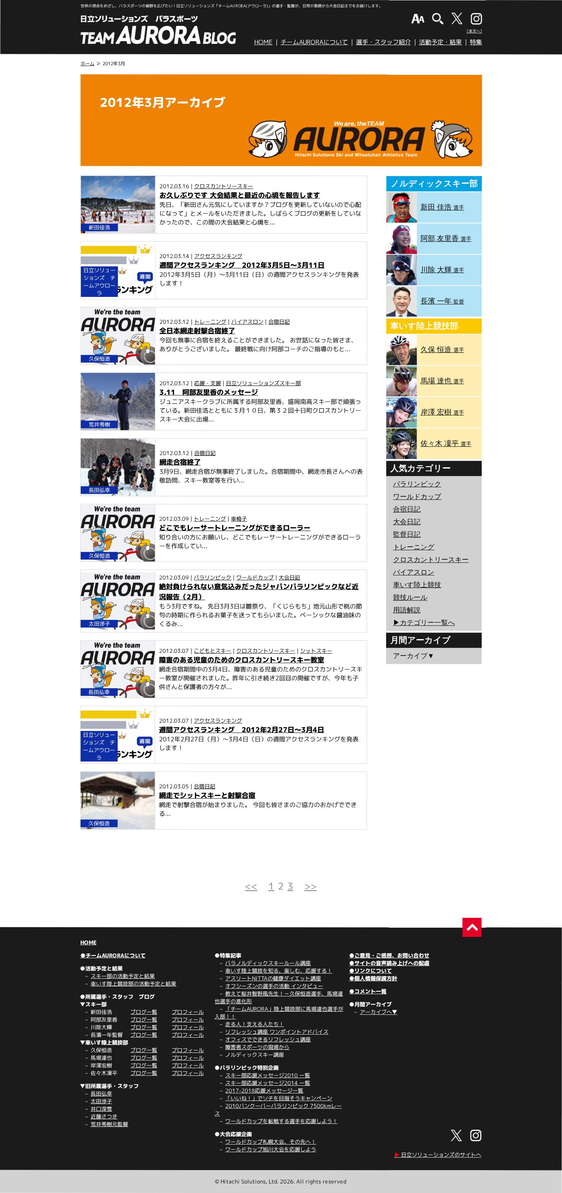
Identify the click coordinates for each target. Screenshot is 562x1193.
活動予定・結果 (440, 42)
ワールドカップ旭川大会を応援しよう (270, 1149)
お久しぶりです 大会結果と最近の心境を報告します (239, 195)
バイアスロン (247, 321)
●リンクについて (370, 970)
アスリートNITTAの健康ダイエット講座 (273, 978)
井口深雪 (101, 1108)
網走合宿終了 (180, 462)
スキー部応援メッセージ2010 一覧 (267, 1075)
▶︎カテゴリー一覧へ (424, 622)
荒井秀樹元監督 (109, 1124)
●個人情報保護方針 (373, 978)
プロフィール (188, 1011)
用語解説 (407, 610)
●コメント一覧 (368, 991)
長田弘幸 (101, 1093)
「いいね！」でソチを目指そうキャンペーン (278, 1098)
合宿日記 (279, 321)
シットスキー (316, 650)
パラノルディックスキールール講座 (268, 963)
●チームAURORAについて (113, 955)
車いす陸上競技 (417, 585)
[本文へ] (474, 31)
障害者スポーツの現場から (257, 1047)
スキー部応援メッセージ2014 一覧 (267, 1082)
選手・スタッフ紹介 (383, 42)
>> (310, 886)
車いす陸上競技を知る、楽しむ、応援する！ (278, 970)
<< (251, 886)
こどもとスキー (212, 650)
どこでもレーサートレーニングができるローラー (234, 528)
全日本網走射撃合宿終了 (197, 331)
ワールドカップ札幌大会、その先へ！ (270, 1141)
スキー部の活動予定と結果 (123, 976)
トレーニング (210, 321)
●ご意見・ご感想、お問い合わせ (389, 955)
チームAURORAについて (314, 42)
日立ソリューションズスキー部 (263, 383)
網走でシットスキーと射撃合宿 (207, 795)
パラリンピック (212, 577)
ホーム (87, 63)
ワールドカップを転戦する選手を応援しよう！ (281, 1121)
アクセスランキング (218, 256)
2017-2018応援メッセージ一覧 (264, 1090)
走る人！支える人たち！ (254, 1024)
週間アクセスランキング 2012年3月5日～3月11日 (242, 265)
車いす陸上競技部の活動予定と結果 (133, 983)
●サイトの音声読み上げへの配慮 (389, 963)
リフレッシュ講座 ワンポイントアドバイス (276, 1031)
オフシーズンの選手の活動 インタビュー (274, 986)
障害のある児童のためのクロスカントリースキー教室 (241, 660)
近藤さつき (104, 1116)
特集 (476, 42)
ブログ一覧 (143, 1011)
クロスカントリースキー (223, 186)
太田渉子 (101, 1101)
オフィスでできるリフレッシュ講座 (268, 1039)
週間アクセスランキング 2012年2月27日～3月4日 (241, 730)
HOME (263, 42)
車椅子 (239, 518)
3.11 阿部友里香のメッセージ (208, 392)
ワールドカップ (255, 577)
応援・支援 (207, 383)
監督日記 (407, 534)
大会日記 (289, 577)
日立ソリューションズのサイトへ (437, 1154)
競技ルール (410, 597)
